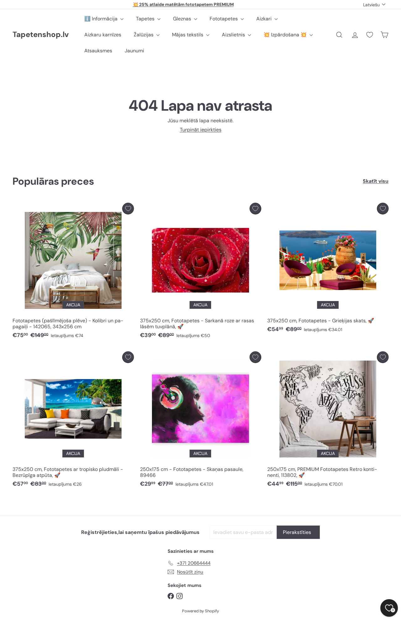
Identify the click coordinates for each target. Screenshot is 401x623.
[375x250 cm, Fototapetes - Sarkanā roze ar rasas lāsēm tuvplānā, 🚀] (200, 272)
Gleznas (182, 18)
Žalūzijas (144, 34)
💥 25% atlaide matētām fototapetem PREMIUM (183, 4)
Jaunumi (134, 50)
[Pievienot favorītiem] (128, 208)
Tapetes (146, 18)
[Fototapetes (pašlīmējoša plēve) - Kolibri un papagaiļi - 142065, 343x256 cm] (73, 272)
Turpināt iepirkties (200, 129)
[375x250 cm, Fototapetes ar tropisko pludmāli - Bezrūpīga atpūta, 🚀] (73, 421)
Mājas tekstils (188, 34)
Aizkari (264, 18)
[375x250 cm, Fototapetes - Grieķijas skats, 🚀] (327, 269)
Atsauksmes (98, 50)
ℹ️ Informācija (101, 18)
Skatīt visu (375, 181)
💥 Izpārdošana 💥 (285, 34)
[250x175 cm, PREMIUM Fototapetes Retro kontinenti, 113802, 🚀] (327, 421)
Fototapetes (224, 18)
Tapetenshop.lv (41, 34)
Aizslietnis (234, 34)
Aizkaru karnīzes (102, 34)
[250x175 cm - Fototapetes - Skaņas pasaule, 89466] (200, 421)
